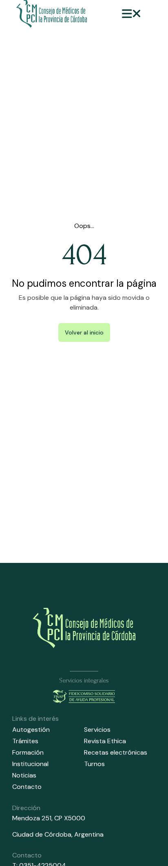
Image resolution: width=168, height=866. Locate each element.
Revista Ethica (105, 741)
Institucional (30, 764)
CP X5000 (69, 818)
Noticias (24, 775)
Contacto (27, 786)
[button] (131, 13)
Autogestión (31, 729)
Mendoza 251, (32, 818)
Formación (28, 752)
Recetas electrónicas (115, 752)
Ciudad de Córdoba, (43, 834)
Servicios (97, 729)
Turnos (94, 764)
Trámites (25, 741)
